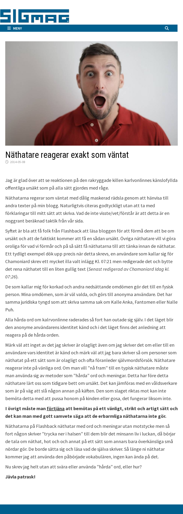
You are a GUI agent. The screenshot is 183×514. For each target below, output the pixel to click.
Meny (17, 28)
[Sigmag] (34, 15)
